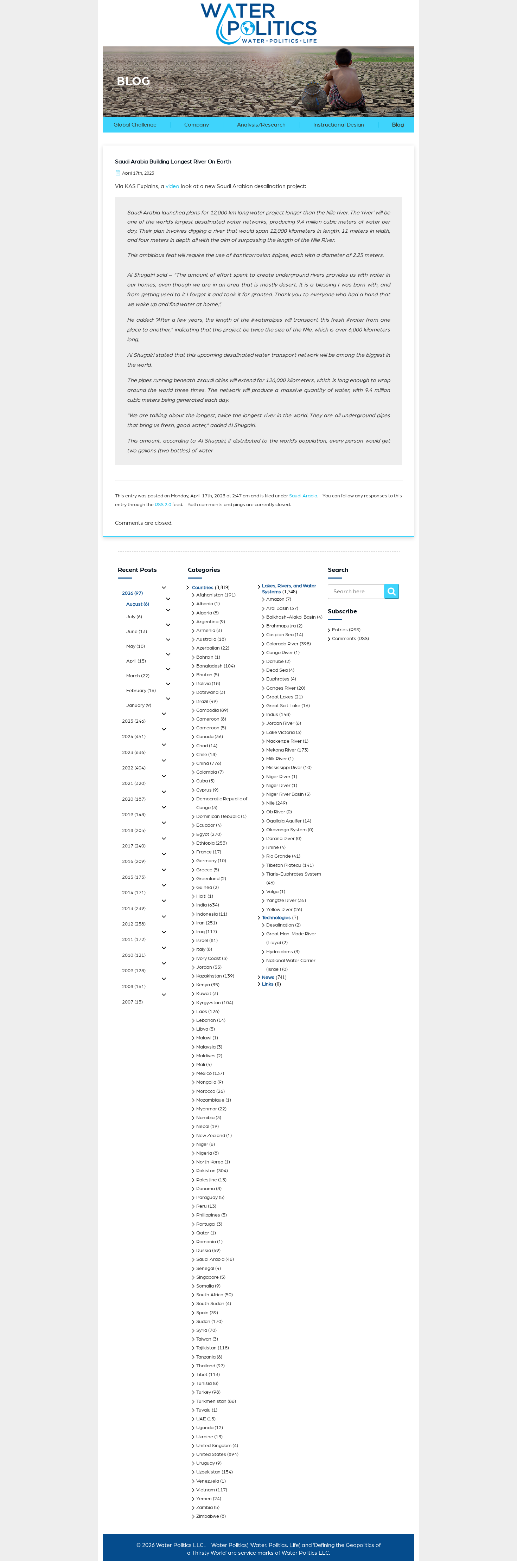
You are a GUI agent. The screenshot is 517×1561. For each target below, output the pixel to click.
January (138, 705)
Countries (202, 587)
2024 (134, 736)
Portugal (206, 1224)
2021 (134, 783)
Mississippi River (284, 767)
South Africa (209, 1294)
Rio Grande (278, 856)
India (201, 905)
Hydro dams (279, 951)
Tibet (202, 1374)
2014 (134, 892)
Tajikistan (206, 1348)
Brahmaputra (281, 626)
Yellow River (279, 909)
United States (211, 1454)
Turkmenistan (211, 1401)
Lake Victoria (280, 732)
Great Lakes (279, 697)
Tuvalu (203, 1410)
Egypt (202, 834)
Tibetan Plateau (283, 865)
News (268, 977)
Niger (202, 1144)
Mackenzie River (284, 741)
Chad (202, 745)
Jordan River (280, 723)
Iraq (200, 931)
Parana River (280, 838)
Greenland (207, 878)
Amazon (275, 599)
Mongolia (206, 1082)
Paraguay (207, 1197)
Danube (275, 661)
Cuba (202, 781)
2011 (134, 939)
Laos (201, 1011)
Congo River (279, 652)
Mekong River (281, 750)
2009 (134, 970)
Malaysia (206, 1047)
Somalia (205, 1286)
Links (268, 984)
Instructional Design (338, 125)
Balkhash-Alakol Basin (291, 617)
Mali (200, 1064)
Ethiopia (205, 843)
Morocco (205, 1091)
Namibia (205, 1117)
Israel (202, 940)
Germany (206, 860)
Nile (270, 803)
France (204, 852)
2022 (134, 768)
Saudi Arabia (303, 496)
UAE (201, 1419)
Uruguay (205, 1463)
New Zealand (210, 1135)
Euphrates (277, 679)
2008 (134, 986)
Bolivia (203, 683)
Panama (205, 1188)
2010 (134, 955)
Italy (200, 949)
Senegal (205, 1268)
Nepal (202, 1126)
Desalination (280, 925)
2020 (134, 799)
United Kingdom (213, 1445)
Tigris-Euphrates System (293, 874)
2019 (134, 814)
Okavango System (286, 829)
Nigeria (204, 1153)
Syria (201, 1330)
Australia (206, 639)
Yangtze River (281, 900)
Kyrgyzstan (208, 1002)
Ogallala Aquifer (284, 821)
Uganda (204, 1427)
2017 (134, 846)
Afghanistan (209, 595)
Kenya (203, 984)
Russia (203, 1250)
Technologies (276, 917)
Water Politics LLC (179, 1545)
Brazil (202, 701)
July (134, 616)
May (135, 646)
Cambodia (207, 710)
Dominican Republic (218, 816)
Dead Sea (277, 670)
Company (196, 125)
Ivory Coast (208, 958)
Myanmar (206, 1109)
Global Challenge (135, 125)
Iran (200, 923)
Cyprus (204, 790)
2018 (134, 830)
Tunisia (204, 1383)
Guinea (204, 887)
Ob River (275, 811)
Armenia (205, 630)
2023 (134, 752)
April (136, 661)
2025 (134, 721)
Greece (204, 869)
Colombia (206, 772)
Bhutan (204, 674)
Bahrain (204, 657)
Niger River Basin (285, 794)
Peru (201, 1206)
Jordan (204, 967)
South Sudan (210, 1303)
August (137, 604)
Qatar (202, 1233)
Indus (272, 714)
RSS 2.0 (163, 504)
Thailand (205, 1365)
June (136, 631)
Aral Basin (277, 608)
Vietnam (205, 1490)
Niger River (278, 776)
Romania (206, 1241)
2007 (132, 1002)
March (137, 675)
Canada (204, 736)
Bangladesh (209, 666)
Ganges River (281, 688)
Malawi (203, 1038)
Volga (272, 891)
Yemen (204, 1498)
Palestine (206, 1180)
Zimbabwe (207, 1516)
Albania (204, 603)
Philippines (208, 1215)
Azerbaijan (208, 648)
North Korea (209, 1162)
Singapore (207, 1277)
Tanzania (206, 1357)
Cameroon (207, 719)
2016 (134, 861)
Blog (398, 125)
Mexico (204, 1073)
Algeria (204, 613)
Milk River (276, 758)
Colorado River (282, 643)
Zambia (204, 1507)
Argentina (207, 621)
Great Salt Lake (283, 705)
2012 (134, 924)
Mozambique (210, 1100)
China (202, 763)
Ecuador (205, 825)
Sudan (203, 1321)
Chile (201, 754)
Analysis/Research (261, 125)
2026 (132, 593)
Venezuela (207, 1481)
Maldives (206, 1055)
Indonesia (207, 914)
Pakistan (206, 1170)
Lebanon (206, 1020)
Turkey (203, 1392)
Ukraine (204, 1436)
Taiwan (203, 1339)
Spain (202, 1312)
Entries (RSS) (346, 629)
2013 (134, 908)
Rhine (272, 847)
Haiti (201, 896)
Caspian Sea (280, 634)
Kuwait (203, 993)
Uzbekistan (208, 1472)
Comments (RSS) (350, 638)
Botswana (207, 692)
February (141, 690)
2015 (134, 877)
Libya (202, 1029)
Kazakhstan (209, 976)
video (172, 186)
